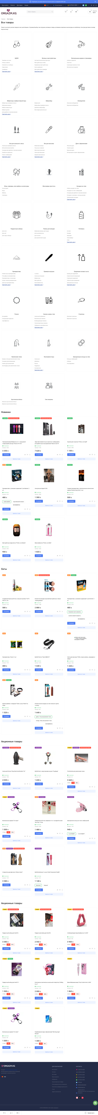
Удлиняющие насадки (72, 197)
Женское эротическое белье (9, 401)
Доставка (54, 1074)
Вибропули (37, 103)
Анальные (37, 359)
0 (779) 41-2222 (81, 1074)
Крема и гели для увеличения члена (11, 359)
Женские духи (70, 145)
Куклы (36, 363)
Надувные (37, 365)
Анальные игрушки (39, 276)
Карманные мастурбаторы (41, 65)
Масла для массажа (40, 150)
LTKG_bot (80, 1082)
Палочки (69, 62)
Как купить (54, 1069)
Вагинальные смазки (40, 318)
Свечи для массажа (39, 152)
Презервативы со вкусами (8, 278)
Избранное (54, 1079)
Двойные (37, 361)
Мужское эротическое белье (9, 404)
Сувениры (4, 195)
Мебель (4, 193)
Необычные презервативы (9, 273)
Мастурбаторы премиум (41, 69)
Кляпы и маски (6, 62)
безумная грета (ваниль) (74, 612)
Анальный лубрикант (40, 316)
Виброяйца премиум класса (42, 105)
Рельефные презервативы (8, 276)
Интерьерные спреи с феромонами (75, 152)
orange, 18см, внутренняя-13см (44, 720)
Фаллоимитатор (39, 282)
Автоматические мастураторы (42, 60)
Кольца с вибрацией (72, 359)
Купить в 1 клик (16, 459)
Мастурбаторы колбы (40, 62)
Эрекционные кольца (72, 282)
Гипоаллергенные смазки (41, 323)
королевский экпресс (18, 501)
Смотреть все (6, 71)
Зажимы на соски (6, 60)
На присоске (38, 368)
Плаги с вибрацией (7, 154)
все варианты (16, 504)
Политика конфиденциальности (59, 1086)
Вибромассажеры (6, 105)
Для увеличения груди (40, 237)
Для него (4, 231)
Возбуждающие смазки (40, 320)
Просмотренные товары (57, 1081)
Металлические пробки (8, 148)
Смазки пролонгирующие (73, 276)
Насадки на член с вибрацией (74, 190)
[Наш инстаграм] (91, 5)
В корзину (6, 454)
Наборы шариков (71, 60)
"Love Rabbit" (71, 833)
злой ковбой (7, 501)
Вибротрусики (5, 110)
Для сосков (37, 235)
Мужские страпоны (72, 318)
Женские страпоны (72, 316)
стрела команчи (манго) (74, 615)
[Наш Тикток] (94, 5)
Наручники (5, 67)
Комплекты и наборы (7, 65)
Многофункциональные (41, 110)
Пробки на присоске (7, 152)
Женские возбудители (72, 103)
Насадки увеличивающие (8, 361)
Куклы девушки (38, 67)
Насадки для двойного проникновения (12, 150)
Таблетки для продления (73, 280)
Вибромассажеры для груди (42, 231)
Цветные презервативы (8, 282)
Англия (69, 231)
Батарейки (5, 316)
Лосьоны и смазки (39, 148)
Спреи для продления (72, 278)
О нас (53, 1089)
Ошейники (4, 69)
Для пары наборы (6, 235)
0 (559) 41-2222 (81, 1072)
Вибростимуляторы (7, 107)
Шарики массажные (40, 154)
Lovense (37, 273)
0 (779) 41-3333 (73, 5)
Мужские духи (70, 150)
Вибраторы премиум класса (9, 103)
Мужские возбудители (72, 105)
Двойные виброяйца (40, 107)
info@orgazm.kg (81, 1087)
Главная (3, 19)
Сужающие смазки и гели (73, 65)
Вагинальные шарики (72, 67)
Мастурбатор (38, 280)
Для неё (4, 233)
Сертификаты (5, 320)
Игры (3, 190)
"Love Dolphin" (81, 833)
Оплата (54, 1072)
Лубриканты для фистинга (41, 325)
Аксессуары (5, 188)
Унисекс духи (70, 148)
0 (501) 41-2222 (81, 1069)
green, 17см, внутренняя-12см (43, 716)
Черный (46, 885)
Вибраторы (37, 278)
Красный (38, 885)
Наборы (69, 361)
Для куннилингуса (39, 233)
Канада (69, 233)
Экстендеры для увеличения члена (11, 365)
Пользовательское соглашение (59, 1084)
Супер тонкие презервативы (9, 280)
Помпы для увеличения (8, 363)
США (68, 240)
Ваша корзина (55, 1076)
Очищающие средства (7, 318)
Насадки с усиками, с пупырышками (76, 195)
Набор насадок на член (73, 188)
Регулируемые (70, 363)
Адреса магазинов (56, 1091)
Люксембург (70, 237)
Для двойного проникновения (9, 112)
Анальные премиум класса (9, 145)
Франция (69, 235)
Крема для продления (72, 273)
